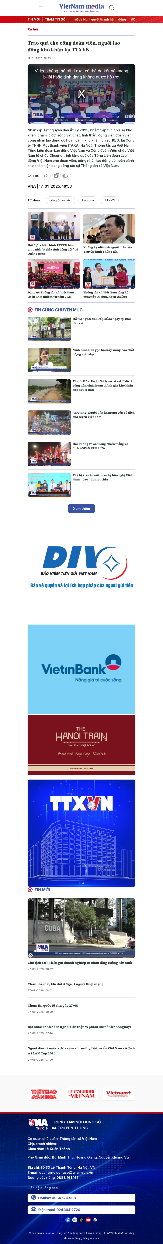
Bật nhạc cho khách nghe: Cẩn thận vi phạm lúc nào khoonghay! (79, 1026)
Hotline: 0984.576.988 (57, 1198)
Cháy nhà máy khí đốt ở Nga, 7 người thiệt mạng (66, 984)
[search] (122, 8)
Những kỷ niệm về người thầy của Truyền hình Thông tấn (107, 249)
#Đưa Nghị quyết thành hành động (97, 19)
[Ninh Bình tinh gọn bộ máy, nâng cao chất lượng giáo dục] (49, 360)
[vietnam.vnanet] (121, 1094)
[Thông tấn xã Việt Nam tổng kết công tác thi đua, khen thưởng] (109, 273)
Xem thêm (81, 508)
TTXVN (109, 200)
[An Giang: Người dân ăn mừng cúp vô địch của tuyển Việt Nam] (49, 422)
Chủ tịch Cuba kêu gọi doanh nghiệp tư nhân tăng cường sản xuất (80, 962)
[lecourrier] (46, 1094)
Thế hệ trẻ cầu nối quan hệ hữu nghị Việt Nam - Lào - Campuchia (102, 477)
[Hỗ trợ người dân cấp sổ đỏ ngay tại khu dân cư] (49, 329)
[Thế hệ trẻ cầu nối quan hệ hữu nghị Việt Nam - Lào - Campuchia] (49, 485)
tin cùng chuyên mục (58, 309)
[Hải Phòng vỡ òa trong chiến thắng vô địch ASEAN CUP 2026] (49, 454)
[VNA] (67, 1221)
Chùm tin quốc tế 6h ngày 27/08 (53, 1005)
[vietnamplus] (83, 1094)
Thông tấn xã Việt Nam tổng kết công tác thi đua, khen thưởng (106, 294)
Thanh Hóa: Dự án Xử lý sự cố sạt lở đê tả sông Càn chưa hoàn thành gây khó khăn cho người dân (103, 385)
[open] (41, 7)
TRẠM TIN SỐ (55, 19)
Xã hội (33, 29)
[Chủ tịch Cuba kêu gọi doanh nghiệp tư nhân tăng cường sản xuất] (81, 928)
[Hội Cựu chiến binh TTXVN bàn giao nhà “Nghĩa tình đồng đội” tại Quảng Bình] (54, 226)
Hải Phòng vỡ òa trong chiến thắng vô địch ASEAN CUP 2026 (100, 446)
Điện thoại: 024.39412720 (59, 1210)
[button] (80, 883)
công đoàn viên (60, 200)
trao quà (88, 200)
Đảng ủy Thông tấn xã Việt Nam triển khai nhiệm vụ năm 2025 (51, 294)
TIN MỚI (34, 19)
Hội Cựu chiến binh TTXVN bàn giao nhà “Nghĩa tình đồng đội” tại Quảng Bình (53, 249)
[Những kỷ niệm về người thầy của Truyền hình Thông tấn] (109, 229)
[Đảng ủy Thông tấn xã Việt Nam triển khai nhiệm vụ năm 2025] (54, 273)
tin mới (42, 889)
